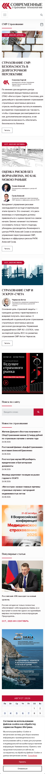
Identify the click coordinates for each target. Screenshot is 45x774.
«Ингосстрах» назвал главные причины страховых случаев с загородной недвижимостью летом (21, 490)
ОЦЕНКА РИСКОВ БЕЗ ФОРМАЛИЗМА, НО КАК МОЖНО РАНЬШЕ (19, 175)
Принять (22, 762)
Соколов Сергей (19, 80)
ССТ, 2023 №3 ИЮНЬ (13, 263)
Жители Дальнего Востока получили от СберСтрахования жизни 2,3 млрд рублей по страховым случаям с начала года (22, 435)
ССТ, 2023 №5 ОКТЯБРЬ (14, 144)
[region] (22, 745)
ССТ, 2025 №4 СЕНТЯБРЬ (15, 621)
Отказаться (22, 769)
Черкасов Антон (19, 300)
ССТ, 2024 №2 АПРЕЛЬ (14, 35)
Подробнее (32, 756)
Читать (7, 130)
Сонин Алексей (18, 186)
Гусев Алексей (18, 196)
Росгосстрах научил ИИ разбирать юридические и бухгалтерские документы (19, 462)
